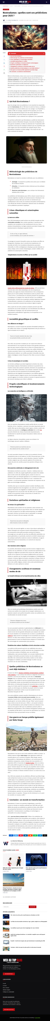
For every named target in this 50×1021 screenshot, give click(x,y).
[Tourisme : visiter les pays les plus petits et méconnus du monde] (6, 949)
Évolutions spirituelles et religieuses (19, 64)
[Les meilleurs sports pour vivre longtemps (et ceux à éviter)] (6, 929)
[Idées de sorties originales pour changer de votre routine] (13, 859)
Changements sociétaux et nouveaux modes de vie (23, 66)
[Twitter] (4, 59)
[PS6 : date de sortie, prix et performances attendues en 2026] (36, 859)
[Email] (4, 73)
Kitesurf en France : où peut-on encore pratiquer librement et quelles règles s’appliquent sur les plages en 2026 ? (12, 889)
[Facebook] (4, 56)
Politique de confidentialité (8, 991)
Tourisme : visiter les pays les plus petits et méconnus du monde (26, 947)
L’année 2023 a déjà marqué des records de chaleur (21, 288)
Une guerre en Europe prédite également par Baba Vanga (24, 69)
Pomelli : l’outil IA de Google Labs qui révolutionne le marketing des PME (28, 940)
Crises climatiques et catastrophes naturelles (21, 59)
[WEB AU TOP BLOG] (25, 2)
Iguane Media (37, 1017)
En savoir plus (8, 973)
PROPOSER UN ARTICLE (9, 1009)
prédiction (35, 686)
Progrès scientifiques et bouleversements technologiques (24, 63)
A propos (5, 985)
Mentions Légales (6, 989)
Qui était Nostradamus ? (16, 56)
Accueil (4, 983)
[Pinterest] (4, 66)
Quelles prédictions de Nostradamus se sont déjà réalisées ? (25, 68)
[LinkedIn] (4, 63)
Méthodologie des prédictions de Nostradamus (22, 57)
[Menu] (4, 2)
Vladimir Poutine (30, 763)
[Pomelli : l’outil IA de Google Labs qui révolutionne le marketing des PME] (6, 942)
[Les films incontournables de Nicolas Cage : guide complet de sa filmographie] (6, 923)
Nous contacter (6, 987)
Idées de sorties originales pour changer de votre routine (13, 868)
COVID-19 (10, 635)
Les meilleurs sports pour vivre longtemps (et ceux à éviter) (25, 928)
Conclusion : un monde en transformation (21, 71)
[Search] (46, 2)
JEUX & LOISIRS (6, 9)
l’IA (41, 430)
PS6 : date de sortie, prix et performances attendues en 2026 (36, 868)
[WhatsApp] (4, 69)
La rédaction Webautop (12, 20)
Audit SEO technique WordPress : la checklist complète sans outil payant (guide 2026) (28, 935)
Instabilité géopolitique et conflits (19, 61)
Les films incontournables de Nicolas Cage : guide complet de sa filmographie (29, 921)
